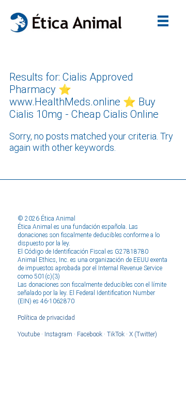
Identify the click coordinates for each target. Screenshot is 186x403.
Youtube (29, 334)
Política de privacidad (46, 317)
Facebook (89, 334)
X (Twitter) (143, 334)
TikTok (116, 334)
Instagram (58, 334)
